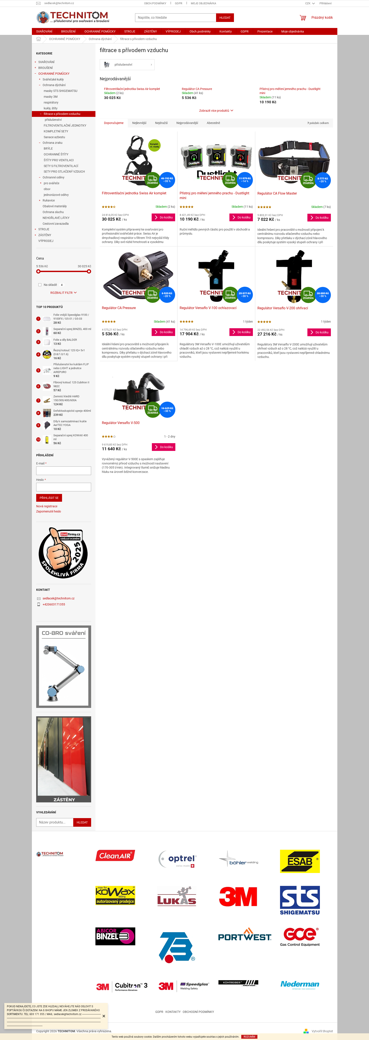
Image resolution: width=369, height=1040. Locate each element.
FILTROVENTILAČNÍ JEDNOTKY (65, 125)
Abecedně (213, 123)
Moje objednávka (203, 3)
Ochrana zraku (52, 142)
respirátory (51, 102)
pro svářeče (51, 183)
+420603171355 (54, 604)
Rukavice (49, 200)
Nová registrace (46, 506)
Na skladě (53, 284)
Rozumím (249, 1036)
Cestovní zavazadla (56, 223)
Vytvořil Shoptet (322, 1031)
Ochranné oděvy (53, 177)
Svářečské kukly (53, 79)
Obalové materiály (55, 206)
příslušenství (53, 119)
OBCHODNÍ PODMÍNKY (198, 1012)
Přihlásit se (49, 498)
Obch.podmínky (155, 3)
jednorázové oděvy (56, 195)
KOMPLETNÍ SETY (56, 131)
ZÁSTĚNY (44, 235)
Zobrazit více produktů (214, 110)
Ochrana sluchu (53, 212)
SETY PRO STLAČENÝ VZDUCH (64, 171)
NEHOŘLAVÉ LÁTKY (56, 218)
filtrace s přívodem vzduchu (62, 114)
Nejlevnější (139, 123)
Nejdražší (161, 123)
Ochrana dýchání (54, 85)
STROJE (43, 229)
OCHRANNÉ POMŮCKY (53, 73)
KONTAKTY (173, 1012)
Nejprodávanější (187, 123)
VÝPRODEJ (45, 241)
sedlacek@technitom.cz (59, 598)
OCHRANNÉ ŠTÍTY (56, 154)
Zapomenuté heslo (48, 511)
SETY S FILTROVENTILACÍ (61, 166)
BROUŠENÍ (45, 68)
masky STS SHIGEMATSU (60, 91)
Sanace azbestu (54, 137)
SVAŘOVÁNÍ (46, 62)
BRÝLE (48, 148)
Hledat (225, 17)
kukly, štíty (51, 108)
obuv (47, 189)
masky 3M (51, 96)
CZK (308, 3)
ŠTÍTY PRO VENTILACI (59, 160)
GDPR (178, 3)
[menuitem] (44, 31)
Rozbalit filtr (61, 292)
